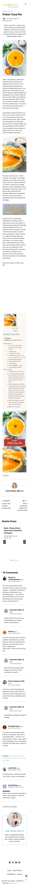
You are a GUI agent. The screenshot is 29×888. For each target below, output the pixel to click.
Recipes (19, 874)
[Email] (16, 862)
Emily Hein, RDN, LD (17, 610)
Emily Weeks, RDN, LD (13, 18)
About (9, 870)
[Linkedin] (19, 862)
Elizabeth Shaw (14, 726)
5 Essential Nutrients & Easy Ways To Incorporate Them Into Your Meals (14, 758)
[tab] (11, 560)
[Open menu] (25, 4)
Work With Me (17, 870)
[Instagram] (13, 862)
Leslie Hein (12, 768)
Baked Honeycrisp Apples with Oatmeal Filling (22, 505)
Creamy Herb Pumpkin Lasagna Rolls (6, 504)
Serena (10, 631)
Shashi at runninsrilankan (14, 578)
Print (15, 330)
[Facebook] (9, 862)
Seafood (9, 11)
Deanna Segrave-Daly (16, 681)
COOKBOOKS (11, 874)
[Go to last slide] (4, 542)
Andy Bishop (13, 785)
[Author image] (4, 19)
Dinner (5, 11)
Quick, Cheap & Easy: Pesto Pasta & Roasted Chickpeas (13, 530)
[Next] (24, 542)
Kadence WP (13, 883)
